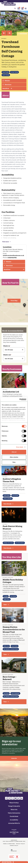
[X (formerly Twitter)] (12, 798)
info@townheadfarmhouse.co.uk (13, 255)
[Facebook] (9, 798)
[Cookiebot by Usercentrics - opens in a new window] (19, 399)
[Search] (15, 8)
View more (5, 242)
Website (7, 81)
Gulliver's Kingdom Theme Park (12, 480)
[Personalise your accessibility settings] (22, 8)
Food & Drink (14, 816)
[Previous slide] (4, 33)
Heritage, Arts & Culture (8, 542)
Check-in (6, 346)
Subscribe (14, 758)
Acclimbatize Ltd (11, 391)
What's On (14, 809)
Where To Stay (14, 803)
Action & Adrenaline (8, 498)
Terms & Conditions (9, 843)
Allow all (14, 452)
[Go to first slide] (9, 33)
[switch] (24, 431)
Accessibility (14, 820)
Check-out (7, 355)
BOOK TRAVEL (7, 862)
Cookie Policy (14, 845)
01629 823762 (12, 257)
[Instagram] (6, 798)
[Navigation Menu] (25, 8)
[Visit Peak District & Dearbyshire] (8, 3)
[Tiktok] (18, 798)
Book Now (5, 88)
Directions (8, 84)
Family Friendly (14, 72)
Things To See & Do (14, 806)
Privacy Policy (20, 843)
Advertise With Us (14, 823)
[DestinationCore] (14, 832)
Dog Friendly (5, 72)
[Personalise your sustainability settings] (18, 8)
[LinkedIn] (21, 798)
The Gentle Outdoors (20, 542)
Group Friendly (15, 495)
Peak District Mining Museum (12, 527)
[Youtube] (15, 798)
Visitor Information (14, 813)
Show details (19, 447)
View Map (14, 301)
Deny (14, 462)
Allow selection (14, 457)
